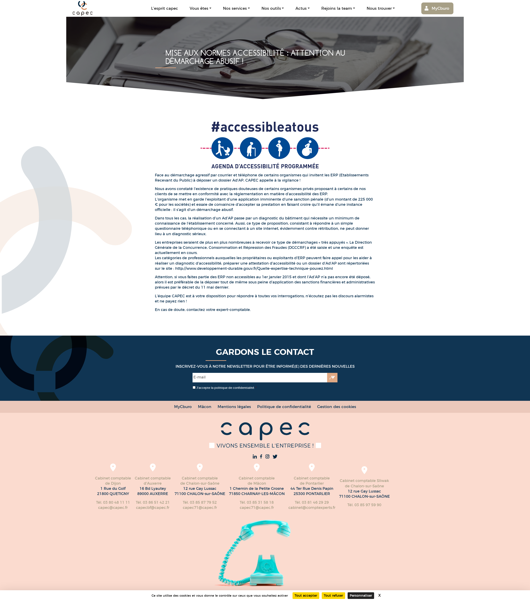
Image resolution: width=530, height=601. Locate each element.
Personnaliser (361, 595)
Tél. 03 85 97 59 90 (364, 505)
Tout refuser (333, 595)
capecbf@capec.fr (152, 507)
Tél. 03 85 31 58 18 (257, 502)
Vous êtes (199, 8)
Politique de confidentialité (284, 406)
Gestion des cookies (336, 406)
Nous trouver (379, 8)
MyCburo (440, 8)
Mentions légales (234, 406)
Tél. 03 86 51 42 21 (153, 502)
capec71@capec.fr (200, 507)
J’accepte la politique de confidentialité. (226, 388)
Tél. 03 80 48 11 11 (113, 502)
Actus (301, 8)
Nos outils (271, 8)
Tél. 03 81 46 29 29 (312, 502)
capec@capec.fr (113, 507)
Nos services (235, 8)
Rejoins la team (336, 8)
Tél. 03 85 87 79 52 (200, 502)
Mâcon (204, 406)
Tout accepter (306, 595)
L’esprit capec (164, 8)
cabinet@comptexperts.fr (311, 507)
